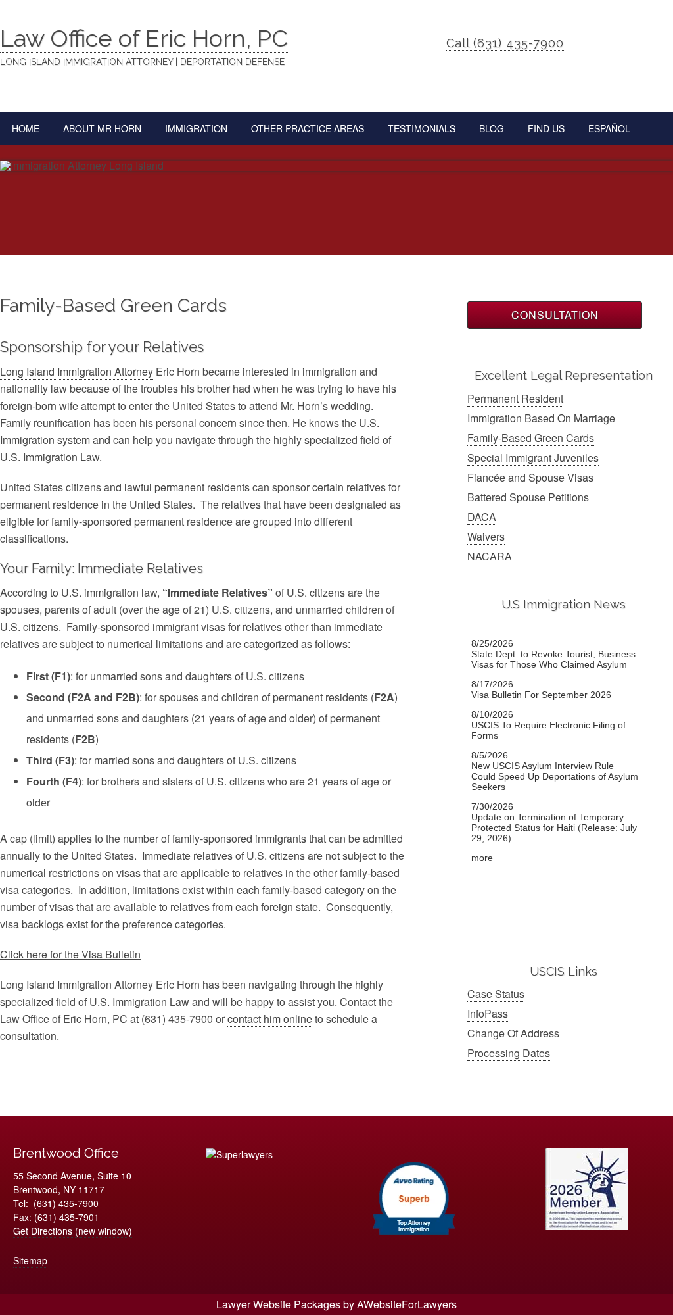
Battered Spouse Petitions (528, 497)
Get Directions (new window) (72, 1230)
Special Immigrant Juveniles (533, 457)
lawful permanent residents (187, 487)
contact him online (269, 1018)
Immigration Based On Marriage (541, 418)
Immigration (190, 128)
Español (609, 128)
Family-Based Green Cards (530, 437)
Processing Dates (508, 1052)
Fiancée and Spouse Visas (530, 477)
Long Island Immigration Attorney (76, 371)
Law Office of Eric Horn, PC (144, 38)
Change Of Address (513, 1033)
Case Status (495, 993)
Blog (491, 128)
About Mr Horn (102, 128)
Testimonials (421, 128)
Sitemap (30, 1260)
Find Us (546, 128)
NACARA (489, 556)
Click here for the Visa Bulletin (70, 954)
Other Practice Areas (301, 128)
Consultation (555, 314)
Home (25, 128)
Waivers (486, 536)
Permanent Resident (515, 398)
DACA (481, 516)
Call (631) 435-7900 (505, 43)
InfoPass (487, 1013)
